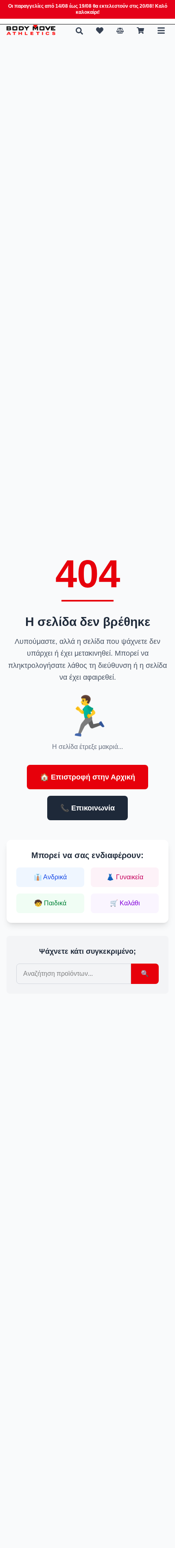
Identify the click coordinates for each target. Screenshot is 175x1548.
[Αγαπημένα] (100, 30)
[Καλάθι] (140, 30)
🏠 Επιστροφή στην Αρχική (87, 777)
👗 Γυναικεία (124, 877)
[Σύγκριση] (120, 30)
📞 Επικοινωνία (87, 808)
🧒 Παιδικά (50, 903)
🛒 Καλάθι (125, 903)
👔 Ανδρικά (50, 877)
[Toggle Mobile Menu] (161, 30)
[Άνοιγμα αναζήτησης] (79, 31)
